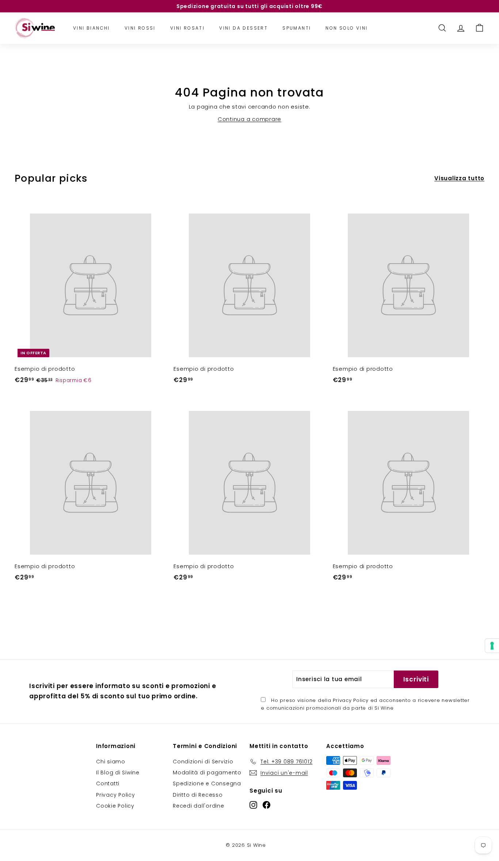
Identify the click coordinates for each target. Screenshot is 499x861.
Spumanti (296, 28)
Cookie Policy (115, 805)
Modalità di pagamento (207, 772)
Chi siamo (110, 761)
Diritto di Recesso (198, 794)
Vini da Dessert (243, 28)
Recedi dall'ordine (198, 805)
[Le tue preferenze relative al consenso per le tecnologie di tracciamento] (492, 646)
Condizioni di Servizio (203, 761)
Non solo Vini (346, 28)
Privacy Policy (351, 700)
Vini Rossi (140, 28)
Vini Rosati (187, 28)
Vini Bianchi (91, 28)
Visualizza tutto (459, 178)
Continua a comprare (249, 119)
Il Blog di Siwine (118, 772)
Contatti (107, 783)
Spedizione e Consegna (207, 783)
